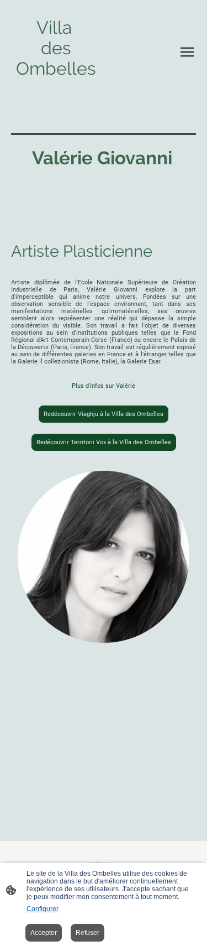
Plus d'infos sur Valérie (103, 385)
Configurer (42, 909)
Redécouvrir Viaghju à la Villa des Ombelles (103, 414)
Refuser (87, 933)
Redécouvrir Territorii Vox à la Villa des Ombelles (103, 442)
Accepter (43, 933)
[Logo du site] (56, 95)
